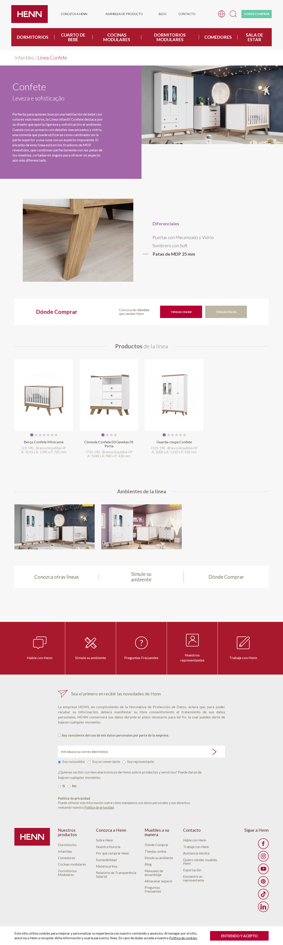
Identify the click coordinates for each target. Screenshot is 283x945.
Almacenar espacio (158, 881)
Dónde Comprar (156, 845)
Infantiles (24, 58)
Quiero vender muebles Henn (200, 862)
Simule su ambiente (90, 658)
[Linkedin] (263, 906)
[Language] (221, 13)
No (74, 786)
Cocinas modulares (72, 864)
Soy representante (140, 762)
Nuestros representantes (192, 657)
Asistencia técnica (196, 853)
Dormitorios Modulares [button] (170, 37)
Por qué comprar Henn (112, 853)
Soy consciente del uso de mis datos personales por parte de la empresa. (115, 735)
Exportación (192, 870)
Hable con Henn (39, 658)
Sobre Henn (104, 840)
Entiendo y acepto (239, 936)
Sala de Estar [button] (254, 37)
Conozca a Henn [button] (74, 14)
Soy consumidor (73, 762)
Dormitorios (67, 845)
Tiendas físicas (226, 311)
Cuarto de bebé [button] (73, 37)
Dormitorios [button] (32, 37)
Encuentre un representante (193, 878)
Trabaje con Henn (243, 658)
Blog (162, 14)
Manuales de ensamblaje (154, 873)
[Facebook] (263, 843)
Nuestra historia (108, 847)
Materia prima (106, 866)
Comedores (66, 858)
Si (63, 786)
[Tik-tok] (263, 894)
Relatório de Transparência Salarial (116, 874)
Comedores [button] (218, 37)
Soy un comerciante (106, 762)
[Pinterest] (263, 881)
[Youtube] (263, 869)
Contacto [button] (186, 14)
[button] (233, 13)
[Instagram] (263, 856)
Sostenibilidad (106, 860)
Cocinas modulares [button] (116, 37)
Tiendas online (181, 311)
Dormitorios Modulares (67, 873)
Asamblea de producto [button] (124, 14)
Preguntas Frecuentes (141, 658)
